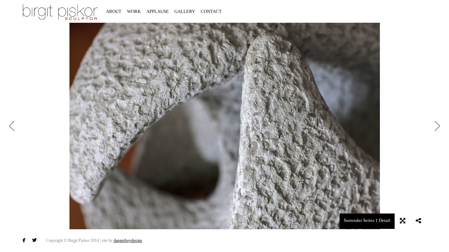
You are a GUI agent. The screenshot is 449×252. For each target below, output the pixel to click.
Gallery (184, 11)
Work (134, 11)
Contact (211, 11)
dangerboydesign (128, 240)
